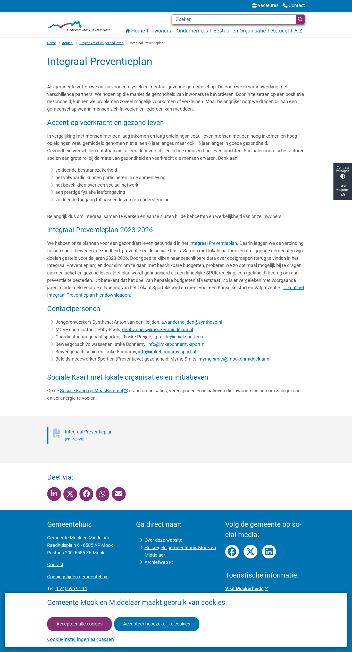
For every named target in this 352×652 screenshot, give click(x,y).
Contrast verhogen (342, 169)
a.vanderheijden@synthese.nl (191, 322)
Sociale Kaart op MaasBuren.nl (91, 390)
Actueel (67, 43)
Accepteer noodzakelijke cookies (156, 623)
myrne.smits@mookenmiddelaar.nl (234, 359)
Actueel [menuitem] (280, 31)
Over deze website (163, 540)
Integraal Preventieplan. (213, 243)
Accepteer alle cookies (79, 623)
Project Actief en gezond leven (101, 43)
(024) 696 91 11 (71, 588)
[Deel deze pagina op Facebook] (86, 494)
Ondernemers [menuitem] (192, 31)
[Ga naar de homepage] (79, 26)
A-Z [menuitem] (298, 31)
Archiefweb (156, 562)
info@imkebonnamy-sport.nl (176, 344)
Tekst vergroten (342, 188)
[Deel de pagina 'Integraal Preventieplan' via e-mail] (119, 494)
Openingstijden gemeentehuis (77, 576)
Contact (55, 564)
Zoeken (300, 19)
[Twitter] (250, 552)
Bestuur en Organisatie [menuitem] (239, 31)
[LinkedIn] (269, 552)
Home (51, 43)
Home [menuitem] (138, 31)
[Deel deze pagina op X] (70, 494)
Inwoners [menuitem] (160, 31)
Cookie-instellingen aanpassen (80, 639)
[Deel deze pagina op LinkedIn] (54, 494)
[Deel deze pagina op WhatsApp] (103, 494)
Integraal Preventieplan (89, 435)
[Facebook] (232, 552)
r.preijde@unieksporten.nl (179, 336)
